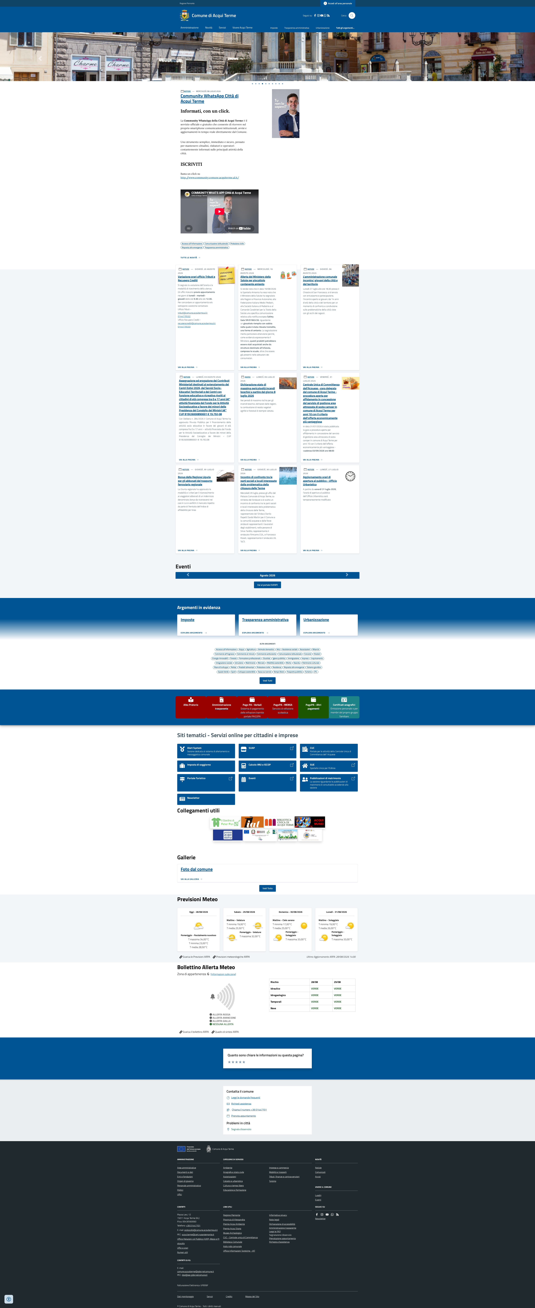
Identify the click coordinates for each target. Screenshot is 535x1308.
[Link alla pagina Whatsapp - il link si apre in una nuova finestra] (325, 15)
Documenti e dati (185, 1172)
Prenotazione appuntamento (282, 1238)
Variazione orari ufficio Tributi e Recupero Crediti (196, 278)
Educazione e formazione (234, 1190)
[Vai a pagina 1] (252, 83)
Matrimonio (250, 663)
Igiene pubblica (279, 658)
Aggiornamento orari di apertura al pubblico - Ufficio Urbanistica (320, 480)
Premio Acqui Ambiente (234, 1224)
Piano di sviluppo (221, 667)
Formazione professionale (250, 658)
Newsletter (320, 1218)
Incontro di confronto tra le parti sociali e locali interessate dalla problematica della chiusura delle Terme (258, 482)
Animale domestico (266, 649)
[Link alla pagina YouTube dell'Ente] (327, 1214)
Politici (180, 1190)
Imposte (274, 27)
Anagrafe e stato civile (233, 1172)
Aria (278, 649)
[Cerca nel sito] (350, 15)
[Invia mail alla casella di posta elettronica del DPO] (195, 1271)
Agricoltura (251, 649)
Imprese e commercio (279, 1167)
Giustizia (266, 658)
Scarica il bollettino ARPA (195, 1032)
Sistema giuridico (314, 667)
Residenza (277, 667)
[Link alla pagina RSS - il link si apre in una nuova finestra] (328, 15)
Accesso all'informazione (226, 649)
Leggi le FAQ (275, 1231)
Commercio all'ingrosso (224, 654)
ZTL (315, 672)
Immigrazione (293, 658)
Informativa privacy (278, 1215)
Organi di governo (185, 1181)
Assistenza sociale (289, 649)
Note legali (274, 1219)
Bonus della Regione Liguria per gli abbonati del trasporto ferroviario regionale (195, 480)
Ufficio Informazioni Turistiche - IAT (239, 1250)
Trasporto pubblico (294, 672)
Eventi (318, 1199)
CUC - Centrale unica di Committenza (240, 1237)
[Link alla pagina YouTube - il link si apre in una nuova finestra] (321, 15)
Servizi (222, 27)
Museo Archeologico (232, 1233)
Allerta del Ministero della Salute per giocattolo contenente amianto (255, 280)
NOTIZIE (187, 91)
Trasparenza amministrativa (296, 27)
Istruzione (239, 663)
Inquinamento (317, 658)
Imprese (305, 658)
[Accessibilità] (9, 1299)
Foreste (233, 658)
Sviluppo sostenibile (246, 672)
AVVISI (248, 376)
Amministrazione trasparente (282, 1228)
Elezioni (317, 654)
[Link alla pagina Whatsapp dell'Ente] (332, 1214)
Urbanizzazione (322, 27)
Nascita (297, 663)
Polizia (233, 667)
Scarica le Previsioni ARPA (196, 957)
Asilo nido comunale (232, 1246)
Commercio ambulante (266, 654)
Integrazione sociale (224, 663)
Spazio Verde (223, 672)
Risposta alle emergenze (294, 667)
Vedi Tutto (268, 888)
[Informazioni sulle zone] (223, 974)
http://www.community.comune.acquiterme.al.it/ (210, 177)
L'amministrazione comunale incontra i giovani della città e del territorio (320, 280)
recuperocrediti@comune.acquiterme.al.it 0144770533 (197, 325)
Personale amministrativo (189, 1185)
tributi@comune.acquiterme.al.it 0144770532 (192, 314)
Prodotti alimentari (246, 667)
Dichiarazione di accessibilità (282, 1224)
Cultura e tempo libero (233, 1185)
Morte (288, 663)
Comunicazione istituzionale (290, 654)
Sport (233, 672)
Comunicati (320, 1172)
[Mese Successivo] (347, 574)
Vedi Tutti (267, 680)
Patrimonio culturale (310, 663)
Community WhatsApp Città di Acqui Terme (210, 98)
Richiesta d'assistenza (279, 1242)
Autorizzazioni (229, 1176)
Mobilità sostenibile (275, 663)
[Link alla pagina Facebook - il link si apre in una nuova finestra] (315, 15)
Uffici (179, 1194)
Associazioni (305, 649)
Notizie (318, 1167)
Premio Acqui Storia (232, 1228)
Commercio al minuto (246, 654)
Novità (208, 27)
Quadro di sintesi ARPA (226, 1032)
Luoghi (318, 1195)
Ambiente (227, 1167)
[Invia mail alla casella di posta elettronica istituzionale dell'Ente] (201, 1230)
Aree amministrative (186, 1167)
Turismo (308, 672)
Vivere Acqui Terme (242, 27)
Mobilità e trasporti (278, 1172)
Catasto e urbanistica (233, 1181)
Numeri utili (182, 1252)
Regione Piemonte (187, 3)
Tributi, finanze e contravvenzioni (284, 1176)
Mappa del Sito (252, 1296)
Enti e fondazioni (185, 1176)
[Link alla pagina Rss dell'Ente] (337, 1214)
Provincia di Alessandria (234, 1219)
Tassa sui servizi (264, 672)
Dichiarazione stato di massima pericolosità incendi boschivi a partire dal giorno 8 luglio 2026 (257, 390)
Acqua (241, 649)
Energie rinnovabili (220, 658)
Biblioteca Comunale (232, 1242)
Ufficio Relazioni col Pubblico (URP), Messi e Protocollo (198, 1241)
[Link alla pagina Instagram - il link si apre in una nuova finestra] (318, 15)
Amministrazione (190, 27)
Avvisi (318, 1176)
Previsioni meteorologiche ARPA (233, 957)
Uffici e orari (182, 1248)
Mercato (261, 663)
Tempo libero (279, 672)
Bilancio (316, 649)
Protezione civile (263, 667)
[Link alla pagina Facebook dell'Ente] (316, 1214)
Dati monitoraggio (185, 1296)
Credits (229, 1296)
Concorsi (307, 654)
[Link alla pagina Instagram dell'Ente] (322, 1214)
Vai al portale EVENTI (267, 585)
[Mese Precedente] (188, 574)
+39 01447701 (193, 1225)
